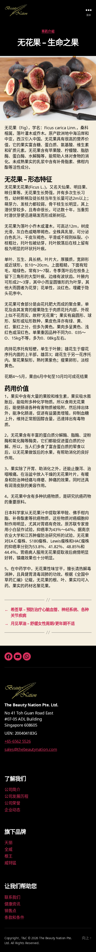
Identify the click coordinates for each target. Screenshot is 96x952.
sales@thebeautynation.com (30, 749)
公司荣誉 (12, 803)
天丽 (8, 842)
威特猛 (10, 862)
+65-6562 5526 (17, 741)
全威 (8, 849)
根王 (8, 856)
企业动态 (12, 809)
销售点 (10, 910)
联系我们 (12, 897)
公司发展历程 (16, 796)
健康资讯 (12, 904)
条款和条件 (14, 917)
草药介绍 (48, 31)
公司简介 (12, 789)
